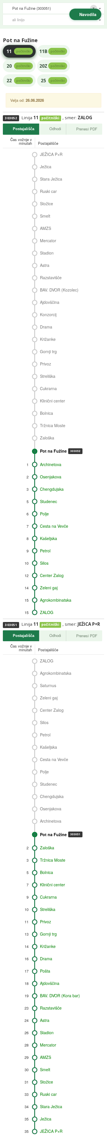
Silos (44, 563)
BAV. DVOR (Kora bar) (60, 995)
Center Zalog (52, 575)
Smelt (45, 216)
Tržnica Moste (52, 425)
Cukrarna (48, 388)
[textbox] (56, 20)
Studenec (48, 501)
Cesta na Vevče (54, 526)
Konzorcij (48, 314)
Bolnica (46, 413)
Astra (44, 265)
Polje (44, 514)
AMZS (45, 228)
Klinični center (52, 401)
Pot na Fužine (60, 451)
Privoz (45, 364)
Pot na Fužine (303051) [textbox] (31, 8)
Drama (46, 327)
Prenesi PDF (86, 129)
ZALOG (46, 612)
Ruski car (48, 191)
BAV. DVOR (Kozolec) (59, 290)
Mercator (48, 240)
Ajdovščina (49, 302)
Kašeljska (48, 538)
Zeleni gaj (49, 587)
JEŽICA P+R (51, 154)
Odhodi (55, 129)
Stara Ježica (51, 179)
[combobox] (53, 8)
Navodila (87, 14)
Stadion (47, 253)
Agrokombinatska (55, 600)
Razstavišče (51, 277)
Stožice (46, 203)
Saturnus (48, 685)
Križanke (48, 339)
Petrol (45, 551)
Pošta (45, 971)
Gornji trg (48, 351)
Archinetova (50, 464)
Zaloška (47, 438)
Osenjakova (50, 477)
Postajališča (23, 129)
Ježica (45, 166)
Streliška (47, 376)
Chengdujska (52, 489)
